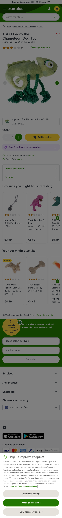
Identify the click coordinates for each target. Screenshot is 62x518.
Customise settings (31, 493)
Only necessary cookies (31, 511)
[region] (31, 485)
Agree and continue (31, 502)
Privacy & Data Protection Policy (23, 486)
